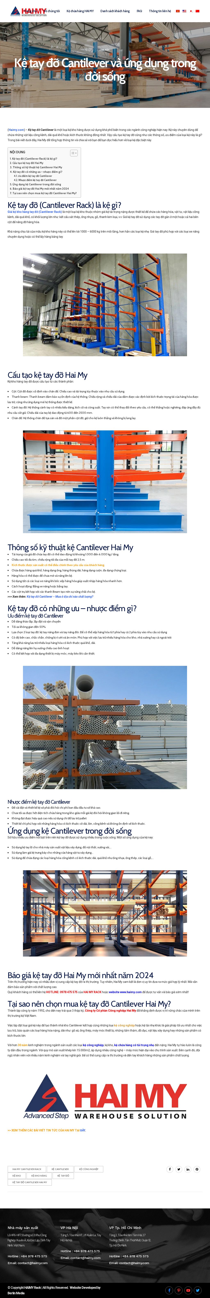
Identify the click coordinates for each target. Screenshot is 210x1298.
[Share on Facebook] (169, 1169)
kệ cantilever (60, 1169)
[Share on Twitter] (178, 1169)
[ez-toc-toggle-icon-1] (72, 153)
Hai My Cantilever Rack (27, 1169)
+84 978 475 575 (34, 1256)
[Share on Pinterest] (196, 1169)
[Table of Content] (74, 153)
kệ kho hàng (39, 1175)
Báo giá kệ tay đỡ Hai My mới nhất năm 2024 (41, 188)
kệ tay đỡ (63, 1175)
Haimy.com (16, 129)
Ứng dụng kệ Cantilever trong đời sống (37, 184)
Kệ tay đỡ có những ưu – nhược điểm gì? (38, 171)
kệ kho (17, 1175)
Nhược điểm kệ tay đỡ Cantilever (37, 180)
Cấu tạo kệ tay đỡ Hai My (28, 163)
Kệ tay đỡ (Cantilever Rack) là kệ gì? (35, 158)
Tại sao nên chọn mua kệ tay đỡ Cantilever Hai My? (45, 193)
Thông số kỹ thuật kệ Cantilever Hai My (38, 167)
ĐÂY (82, 1130)
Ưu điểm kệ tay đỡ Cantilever (35, 176)
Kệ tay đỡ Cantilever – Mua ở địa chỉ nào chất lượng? (60, 596)
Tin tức (105, 49)
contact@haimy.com (33, 1263)
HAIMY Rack (32, 1288)
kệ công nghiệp (124, 1025)
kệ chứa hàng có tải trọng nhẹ (134, 1045)
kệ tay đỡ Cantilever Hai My (30, 1182)
